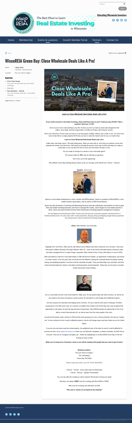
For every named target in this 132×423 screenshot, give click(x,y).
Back (9, 53)
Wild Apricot (109, 420)
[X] (117, 20)
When (7, 67)
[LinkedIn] (121, 20)
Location (8, 73)
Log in (122, 8)
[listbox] (118, 53)
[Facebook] (113, 20)
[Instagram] (125, 20)
